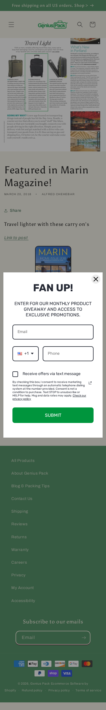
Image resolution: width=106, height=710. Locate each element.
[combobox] (25, 353)
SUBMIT (53, 415)
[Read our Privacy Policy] (90, 383)
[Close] (96, 279)
